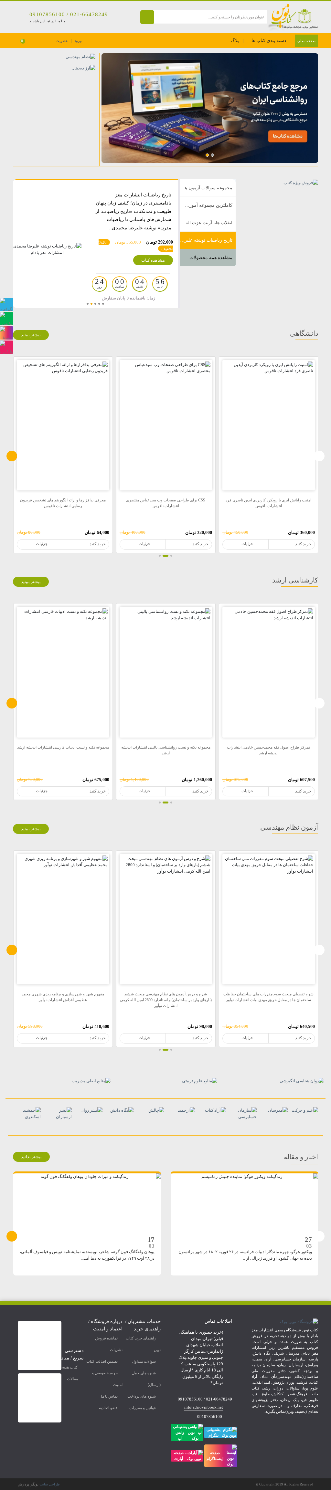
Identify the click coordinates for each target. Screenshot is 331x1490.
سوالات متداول (144, 1361)
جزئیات (247, 543)
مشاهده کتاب (153, 260)
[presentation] (11, 456)
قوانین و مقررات (142, 1408)
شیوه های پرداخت (141, 1396)
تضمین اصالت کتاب (102, 1361)
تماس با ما (109, 1396)
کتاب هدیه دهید (66, 1367)
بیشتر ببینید (31, 334)
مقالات (72, 1379)
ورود (78, 40)
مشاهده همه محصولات (210, 257)
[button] (212, 155)
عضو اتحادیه (108, 1408)
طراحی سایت (49, 1484)
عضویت (62, 40)
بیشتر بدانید (31, 1156)
